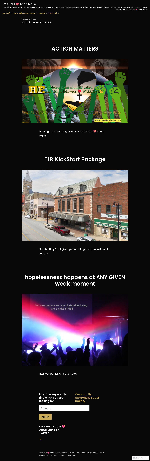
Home (32, 13)
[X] (40, 439)
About (42, 13)
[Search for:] (64, 408)
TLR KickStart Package (75, 159)
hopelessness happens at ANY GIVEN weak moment (75, 280)
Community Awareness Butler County (87, 397)
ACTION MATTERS (75, 48)
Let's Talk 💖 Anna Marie (19, 4)
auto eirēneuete (21, 13)
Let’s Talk (53, 13)
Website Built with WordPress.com (74, 453)
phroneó (6, 13)
